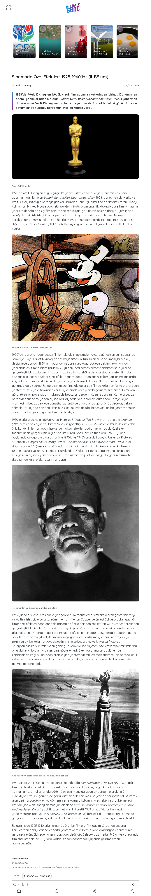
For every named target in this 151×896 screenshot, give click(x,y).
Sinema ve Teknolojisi (38, 875)
